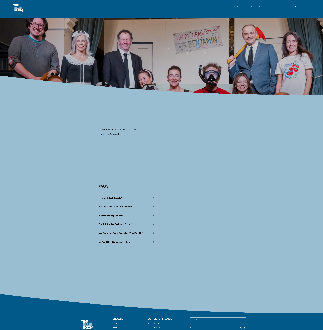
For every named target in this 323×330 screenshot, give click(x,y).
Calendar (296, 7)
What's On (237, 7)
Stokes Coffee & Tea (154, 324)
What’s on (116, 328)
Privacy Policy (194, 328)
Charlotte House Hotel (154, 328)
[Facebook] (245, 328)
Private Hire (274, 7)
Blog (286, 7)
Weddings (262, 7)
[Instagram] (241, 328)
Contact (307, 7)
